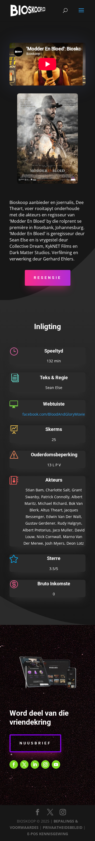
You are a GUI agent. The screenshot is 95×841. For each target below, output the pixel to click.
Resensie (47, 277)
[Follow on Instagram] (45, 764)
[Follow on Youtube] (56, 764)
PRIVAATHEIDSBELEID (62, 827)
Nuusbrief (35, 743)
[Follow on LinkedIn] (35, 764)
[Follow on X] (24, 764)
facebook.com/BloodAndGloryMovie (53, 414)
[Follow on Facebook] (14, 764)
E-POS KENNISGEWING (47, 833)
